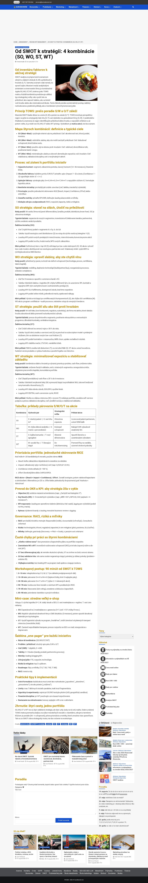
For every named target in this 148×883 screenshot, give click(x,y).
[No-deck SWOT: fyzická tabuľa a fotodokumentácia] (27, 745)
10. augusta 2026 (60, 763)
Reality (75, 871)
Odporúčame (122, 730)
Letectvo (115, 750)
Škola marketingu (86, 873)
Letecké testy (57, 871)
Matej (42, 859)
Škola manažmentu (71, 873)
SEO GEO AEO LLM (86, 871)
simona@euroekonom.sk (44, 2)
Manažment (73, 7)
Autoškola (67, 871)
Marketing (60, 7)
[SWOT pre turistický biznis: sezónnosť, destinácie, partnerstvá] (55, 745)
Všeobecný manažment (22, 47)
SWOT (44, 873)
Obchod (96, 7)
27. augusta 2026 (21, 858)
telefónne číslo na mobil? (115, 798)
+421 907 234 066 (27, 2)
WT (75, 724)
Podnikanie (47, 7)
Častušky (109, 713)
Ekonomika (34, 7)
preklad (49, 724)
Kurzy (106, 7)
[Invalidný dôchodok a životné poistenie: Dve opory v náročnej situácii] (49, 842)
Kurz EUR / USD (111, 681)
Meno (17, 817)
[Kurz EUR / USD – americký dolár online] (105, 744)
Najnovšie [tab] (117, 723)
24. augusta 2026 (30, 761)
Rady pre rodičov (112, 687)
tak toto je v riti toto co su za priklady (118, 810)
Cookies (47, 871)
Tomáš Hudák (20, 61)
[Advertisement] (74, 25)
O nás (34, 871)
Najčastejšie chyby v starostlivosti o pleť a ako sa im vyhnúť (74, 854)
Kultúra (96, 873)
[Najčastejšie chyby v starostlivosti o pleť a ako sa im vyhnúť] (74, 842)
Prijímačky (109, 871)
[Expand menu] (39, 7)
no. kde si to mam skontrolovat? (118, 826)
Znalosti (116, 7)
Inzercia (19, 871)
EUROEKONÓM (21, 7)
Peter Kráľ (117, 856)
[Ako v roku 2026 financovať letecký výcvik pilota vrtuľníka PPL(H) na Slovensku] (105, 756)
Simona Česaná (94, 861)
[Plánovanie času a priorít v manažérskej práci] (83, 745)
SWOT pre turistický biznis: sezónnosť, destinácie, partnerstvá (54, 758)
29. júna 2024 (31, 61)
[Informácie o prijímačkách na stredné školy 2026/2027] (105, 768)
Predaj (66, 847)
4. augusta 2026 (88, 761)
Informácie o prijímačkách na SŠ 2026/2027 (114, 660)
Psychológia (117, 847)
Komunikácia (110, 694)
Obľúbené (115, 730)
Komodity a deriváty (123, 728)
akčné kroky (25, 724)
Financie (85, 7)
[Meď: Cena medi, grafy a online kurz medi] (105, 733)
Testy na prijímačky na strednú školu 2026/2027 (116, 651)
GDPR (40, 871)
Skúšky (120, 873)
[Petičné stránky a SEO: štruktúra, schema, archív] (25, 842)
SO (55, 724)
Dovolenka (111, 873)
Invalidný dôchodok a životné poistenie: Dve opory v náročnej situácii (48, 854)
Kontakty (27, 871)
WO (71, 724)
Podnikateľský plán (112, 707)
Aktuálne (115, 728)
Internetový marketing (22, 847)
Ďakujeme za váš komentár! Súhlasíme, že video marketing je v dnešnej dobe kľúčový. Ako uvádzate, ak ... (116, 803)
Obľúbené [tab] (104, 723)
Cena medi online (112, 668)
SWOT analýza (118, 780)
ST (59, 724)
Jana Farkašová (49, 763)
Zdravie (37, 873)
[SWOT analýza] (105, 779)
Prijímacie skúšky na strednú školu (122, 765)
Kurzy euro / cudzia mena (125, 740)
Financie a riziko (44, 847)
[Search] (133, 7)
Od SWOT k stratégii (38, 724)
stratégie (65, 724)
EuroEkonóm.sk (79, 880)
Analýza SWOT (111, 700)
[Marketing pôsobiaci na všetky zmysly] (122, 842)
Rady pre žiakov (111, 674)
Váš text (18, 790)
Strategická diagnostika (119, 778)
